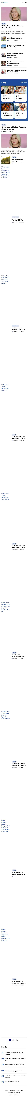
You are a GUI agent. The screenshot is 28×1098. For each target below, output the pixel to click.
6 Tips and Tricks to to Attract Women (7, 98)
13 (18, 1040)
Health (14, 157)
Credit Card (15, 216)
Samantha (4, 29)
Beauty (3, 23)
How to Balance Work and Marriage (20, 98)
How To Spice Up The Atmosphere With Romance (7, 115)
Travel (14, 434)
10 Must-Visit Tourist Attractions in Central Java (18, 547)
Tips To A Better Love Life (12, 1081)
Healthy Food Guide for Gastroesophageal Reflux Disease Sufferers (14, 38)
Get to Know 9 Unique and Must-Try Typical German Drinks (18, 765)
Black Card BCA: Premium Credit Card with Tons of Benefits (18, 329)
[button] (23, 2)
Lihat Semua (23, 82)
